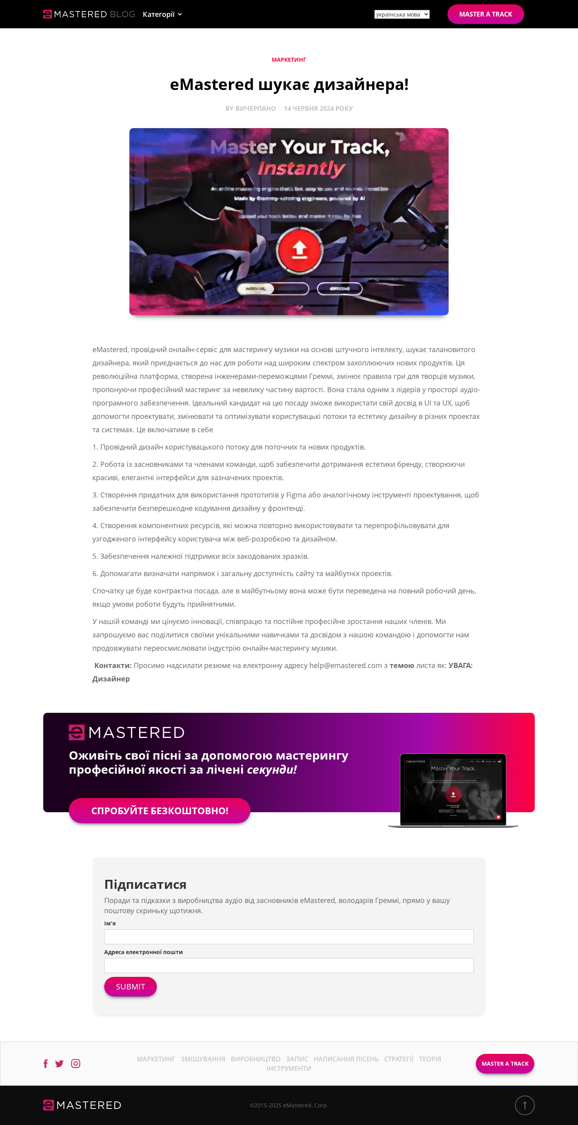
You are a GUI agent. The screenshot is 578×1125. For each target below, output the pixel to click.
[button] (162, 14)
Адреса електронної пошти (143, 952)
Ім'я (110, 923)
